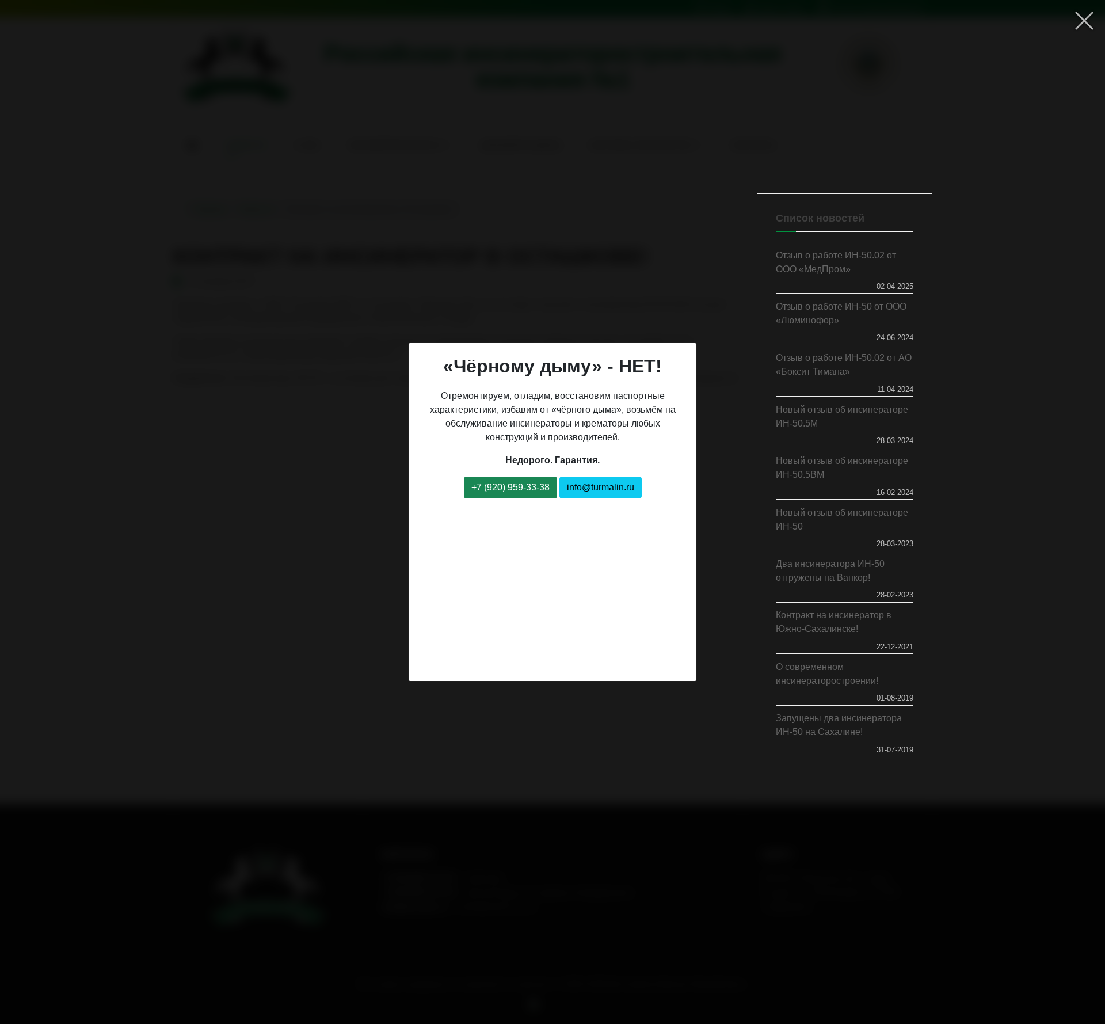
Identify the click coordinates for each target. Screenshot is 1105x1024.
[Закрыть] (1084, 20)
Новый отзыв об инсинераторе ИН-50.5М (842, 416)
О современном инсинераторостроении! (827, 674)
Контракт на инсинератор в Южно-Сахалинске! (833, 622)
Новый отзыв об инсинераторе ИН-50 (842, 519)
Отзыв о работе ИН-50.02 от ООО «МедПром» (836, 262)
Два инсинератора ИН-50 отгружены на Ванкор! (830, 571)
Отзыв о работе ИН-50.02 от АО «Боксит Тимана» (844, 364)
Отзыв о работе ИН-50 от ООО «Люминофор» (841, 313)
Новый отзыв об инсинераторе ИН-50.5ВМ (842, 467)
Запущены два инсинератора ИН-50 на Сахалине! (839, 725)
